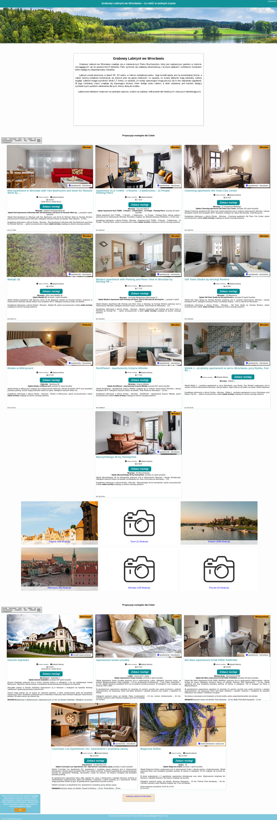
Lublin (176, 616)
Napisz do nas (163, 816)
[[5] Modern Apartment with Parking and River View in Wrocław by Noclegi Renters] (138, 255)
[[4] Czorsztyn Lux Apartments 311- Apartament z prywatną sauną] (94, 724)
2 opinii (123, 767)
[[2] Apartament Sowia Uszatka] (138, 636)
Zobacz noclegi (51, 206)
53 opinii (245, 297)
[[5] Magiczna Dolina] (183, 724)
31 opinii (155, 475)
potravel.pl (272, 1)
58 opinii (248, 678)
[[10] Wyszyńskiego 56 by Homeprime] (138, 433)
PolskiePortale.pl (16, 819)
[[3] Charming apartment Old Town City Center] (227, 166)
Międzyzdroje (261, 616)
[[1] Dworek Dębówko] (50, 636)
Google (35, 796)
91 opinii (61, 386)
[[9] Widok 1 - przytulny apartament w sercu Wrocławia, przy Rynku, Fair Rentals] (227, 344)
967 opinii (159, 386)
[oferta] (70, 185)
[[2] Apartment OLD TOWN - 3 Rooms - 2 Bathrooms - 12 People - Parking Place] (138, 166)
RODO (28, 806)
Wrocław (87, 147)
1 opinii (57, 297)
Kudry (221, 705)
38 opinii (176, 211)
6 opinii (89, 213)
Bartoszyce (85, 616)
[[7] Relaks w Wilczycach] (50, 344)
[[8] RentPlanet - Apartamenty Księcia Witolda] (138, 344)
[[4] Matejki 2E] (50, 255)
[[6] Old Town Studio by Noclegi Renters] (227, 255)
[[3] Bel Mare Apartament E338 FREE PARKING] (227, 636)
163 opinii (247, 209)
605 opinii (60, 680)
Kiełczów (86, 325)
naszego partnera (83, 224)
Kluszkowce (129, 705)
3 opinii (176, 299)
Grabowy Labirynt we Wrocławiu (138, 796)
